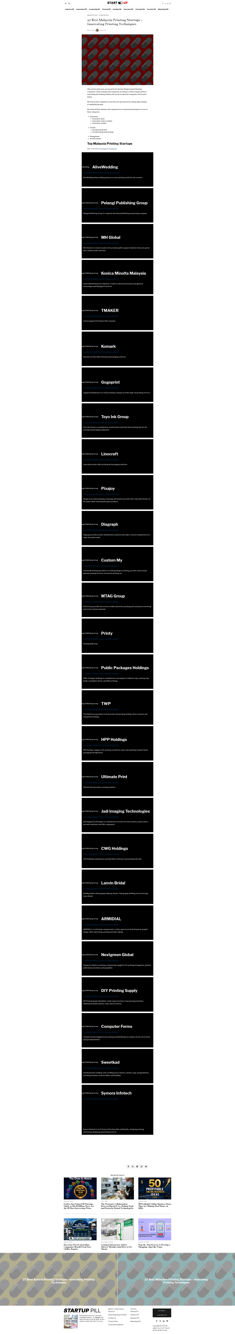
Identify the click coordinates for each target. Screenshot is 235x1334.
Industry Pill (92, 15)
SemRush (114, 149)
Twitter (101, 173)
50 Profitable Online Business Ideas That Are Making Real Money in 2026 (154, 1206)
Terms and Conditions (115, 1325)
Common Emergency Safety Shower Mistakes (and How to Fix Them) (116, 1247)
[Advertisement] (117, 1115)
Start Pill (103, 30)
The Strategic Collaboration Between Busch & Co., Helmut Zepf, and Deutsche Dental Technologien (117, 1206)
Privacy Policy (113, 1321)
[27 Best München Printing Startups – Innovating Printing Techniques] (176, 1279)
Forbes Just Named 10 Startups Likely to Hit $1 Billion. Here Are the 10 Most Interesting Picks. (79, 1206)
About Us (111, 1311)
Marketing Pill (135, 1321)
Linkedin (115, 173)
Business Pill (134, 1318)
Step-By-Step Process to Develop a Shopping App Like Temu (154, 1246)
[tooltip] (163, 3)
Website (95, 173)
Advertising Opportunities (117, 1315)
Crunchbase (103, 149)
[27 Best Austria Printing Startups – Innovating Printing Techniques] (58, 1279)
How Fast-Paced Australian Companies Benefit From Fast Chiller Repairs (77, 1247)
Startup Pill (104, 15)
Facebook (107, 173)
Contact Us (112, 1318)
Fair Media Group (161, 1330)
